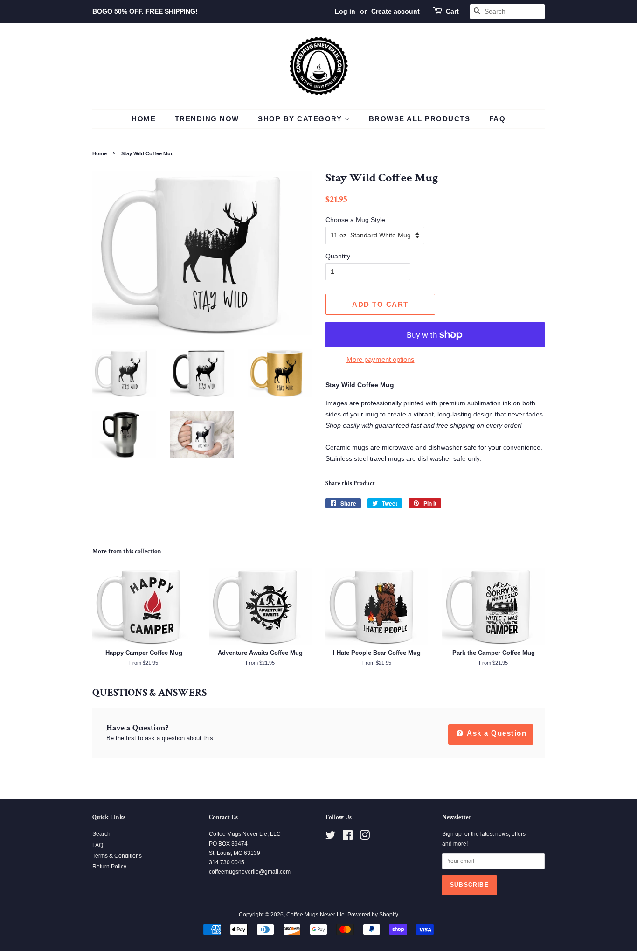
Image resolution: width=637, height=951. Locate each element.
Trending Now (207, 119)
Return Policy (109, 866)
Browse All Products (420, 119)
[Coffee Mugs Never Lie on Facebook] (347, 837)
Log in (345, 11)
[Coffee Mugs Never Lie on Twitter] (330, 837)
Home (144, 119)
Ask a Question (496, 733)
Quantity (337, 256)
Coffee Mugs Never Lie (315, 914)
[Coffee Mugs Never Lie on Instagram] (365, 837)
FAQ (497, 119)
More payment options (380, 359)
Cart (452, 11)
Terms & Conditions (117, 856)
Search (101, 834)
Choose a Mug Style (355, 219)
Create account (395, 11)
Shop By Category (301, 119)
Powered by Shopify (372, 914)
